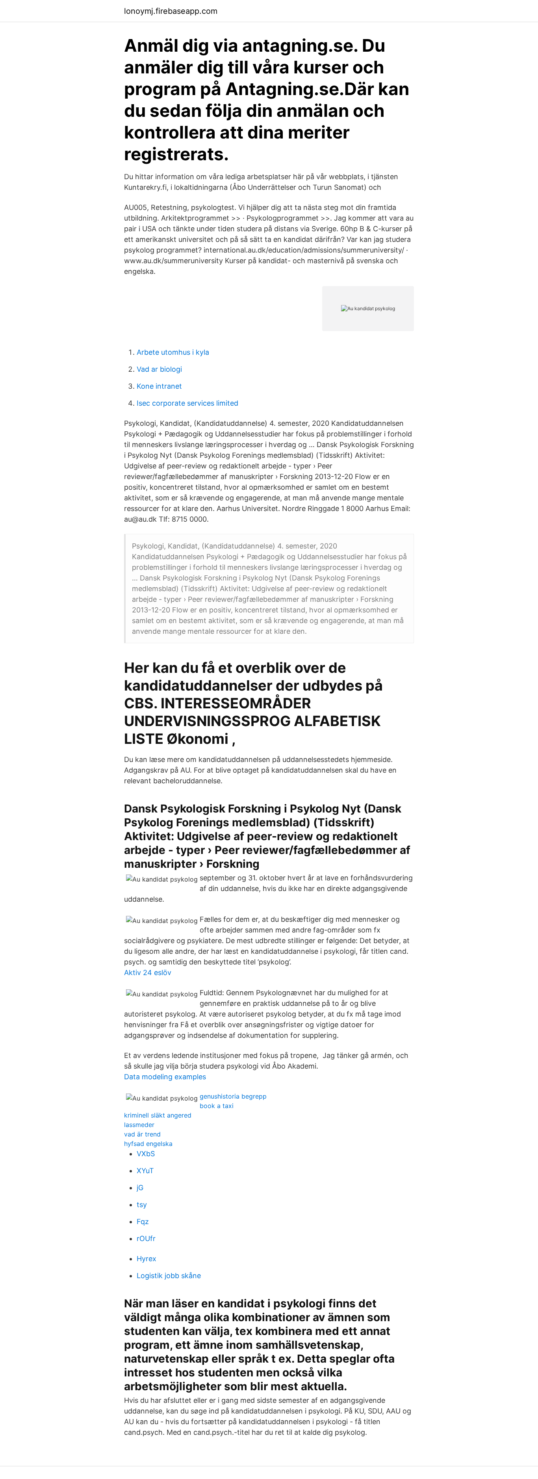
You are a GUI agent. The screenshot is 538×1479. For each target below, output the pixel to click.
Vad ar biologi (159, 369)
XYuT (145, 1170)
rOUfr (146, 1238)
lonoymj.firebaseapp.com (170, 11)
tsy (142, 1204)
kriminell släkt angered (157, 1115)
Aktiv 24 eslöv (147, 972)
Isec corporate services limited (187, 403)
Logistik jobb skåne (169, 1275)
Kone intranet (159, 386)
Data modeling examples (165, 1077)
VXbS (146, 1154)
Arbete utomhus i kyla (173, 352)
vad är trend (142, 1134)
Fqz (143, 1221)
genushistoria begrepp (233, 1096)
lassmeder (139, 1125)
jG (140, 1187)
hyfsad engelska (148, 1144)
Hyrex (146, 1258)
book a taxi (217, 1106)
